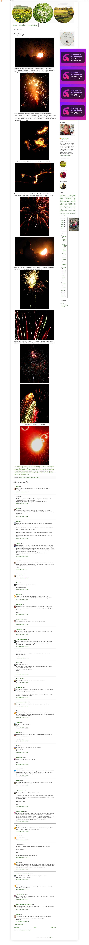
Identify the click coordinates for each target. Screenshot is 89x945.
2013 (62, 224)
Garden (62, 203)
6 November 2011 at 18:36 (22, 727)
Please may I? (19, 757)
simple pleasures (65, 198)
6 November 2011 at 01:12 (22, 578)
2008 (62, 294)
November (64, 236)
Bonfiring (64, 257)
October (64, 259)
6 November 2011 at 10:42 (22, 614)
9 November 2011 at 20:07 (22, 899)
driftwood (18, 780)
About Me (22, 25)
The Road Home (71, 210)
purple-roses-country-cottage (23, 873)
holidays (73, 197)
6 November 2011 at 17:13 (22, 706)
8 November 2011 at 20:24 (22, 869)
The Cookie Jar (20, 678)
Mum (17, 745)
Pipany (18, 825)
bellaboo (18, 710)
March (64, 279)
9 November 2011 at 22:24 (22, 909)
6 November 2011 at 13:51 (22, 646)
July (64, 271)
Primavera (62, 210)
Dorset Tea (62, 207)
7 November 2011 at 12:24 (22, 806)
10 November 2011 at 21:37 (22, 921)
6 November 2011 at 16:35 (22, 697)
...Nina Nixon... (19, 790)
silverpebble (19, 687)
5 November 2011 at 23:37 (22, 569)
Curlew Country (64, 138)
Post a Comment (19, 924)
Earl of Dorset (68, 207)
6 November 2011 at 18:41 (22, 752)
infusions (70, 213)
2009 (62, 292)
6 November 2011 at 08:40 (22, 589)
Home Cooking (32, 25)
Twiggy (18, 722)
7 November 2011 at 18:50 (22, 840)
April (64, 277)
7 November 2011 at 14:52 (22, 831)
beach (69, 212)
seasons (63, 195)
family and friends (67, 200)
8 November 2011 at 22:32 (22, 879)
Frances (18, 732)
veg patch (65, 206)
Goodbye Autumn (64, 241)
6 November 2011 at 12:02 (22, 634)
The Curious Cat (20, 894)
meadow (73, 213)
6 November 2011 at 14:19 (22, 658)
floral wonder (71, 201)
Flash (66, 209)
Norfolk (74, 209)
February (64, 283)
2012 (62, 226)
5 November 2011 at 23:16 (22, 556)
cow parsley (73, 212)
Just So (68, 209)
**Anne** (18, 543)
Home (15, 25)
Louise (18, 521)
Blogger (50, 937)
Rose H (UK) (19, 574)
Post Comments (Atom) (25, 930)
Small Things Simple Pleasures (23, 904)
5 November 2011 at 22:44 (22, 503)
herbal (64, 213)
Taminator (18, 769)
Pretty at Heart (19, 619)
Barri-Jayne (19, 604)
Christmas (72, 195)
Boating (73, 206)
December (64, 232)
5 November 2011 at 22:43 (22, 492)
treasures (66, 197)
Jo (16, 884)
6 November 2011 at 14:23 (22, 674)
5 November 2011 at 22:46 (22, 516)
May (71, 209)
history (66, 204)
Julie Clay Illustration (21, 639)
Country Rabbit (20, 811)
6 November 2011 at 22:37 (22, 786)
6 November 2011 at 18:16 (22, 717)
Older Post (53, 927)
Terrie (17, 836)
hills (67, 213)
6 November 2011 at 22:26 (22, 775)
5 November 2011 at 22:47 (22, 538)
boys (66, 203)
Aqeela (18, 914)
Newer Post (16, 927)
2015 (62, 220)
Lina (17, 582)
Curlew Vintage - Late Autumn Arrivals (64, 248)
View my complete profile (65, 155)
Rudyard (66, 210)
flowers (61, 213)
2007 (62, 297)
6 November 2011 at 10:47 (22, 624)
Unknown (18, 594)
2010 (62, 290)
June (17, 508)
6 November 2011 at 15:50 (22, 682)
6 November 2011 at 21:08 (22, 764)
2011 (62, 229)
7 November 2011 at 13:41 (22, 821)
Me (74, 198)
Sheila (17, 662)
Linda (17, 486)
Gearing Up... (64, 254)
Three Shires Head (63, 212)
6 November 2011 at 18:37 (22, 741)
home (61, 197)
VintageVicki (19, 629)
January (64, 287)
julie (17, 862)
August (64, 267)
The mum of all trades (21, 702)
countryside (63, 201)
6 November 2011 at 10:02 (22, 599)
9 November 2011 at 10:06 (22, 889)
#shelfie (70, 206)
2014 (62, 222)
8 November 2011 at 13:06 (22, 857)
